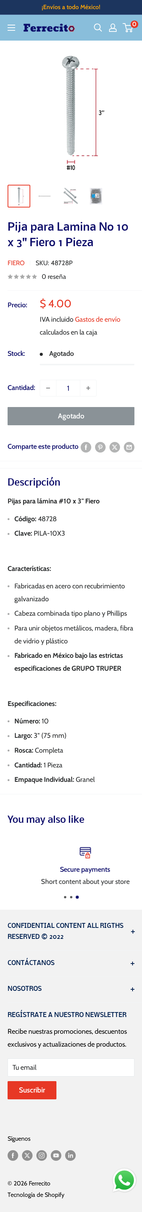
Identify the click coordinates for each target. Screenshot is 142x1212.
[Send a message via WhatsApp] (124, 1180)
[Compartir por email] (129, 446)
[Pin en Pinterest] (100, 446)
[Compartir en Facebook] (86, 446)
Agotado (71, 416)
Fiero (16, 263)
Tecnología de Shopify (36, 1194)
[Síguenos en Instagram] (41, 1155)
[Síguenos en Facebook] (13, 1155)
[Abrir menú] (11, 28)
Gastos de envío (97, 319)
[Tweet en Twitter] (114, 446)
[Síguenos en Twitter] (27, 1155)
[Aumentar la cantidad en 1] (88, 388)
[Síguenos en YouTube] (56, 1155)
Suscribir (32, 1090)
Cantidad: (21, 388)
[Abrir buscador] (98, 28)
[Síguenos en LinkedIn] (70, 1155)
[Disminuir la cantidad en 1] (48, 388)
